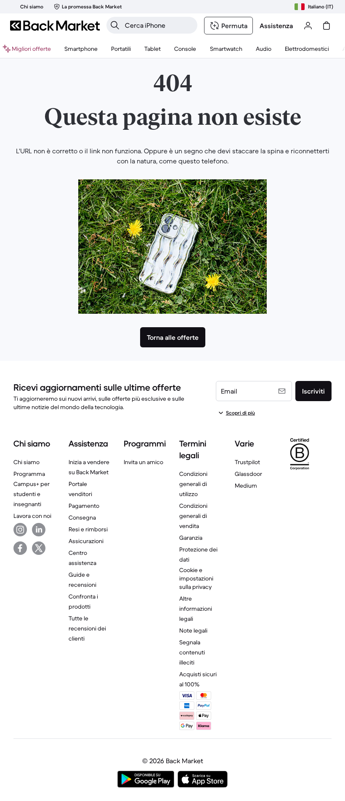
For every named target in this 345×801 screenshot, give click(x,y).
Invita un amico (143, 462)
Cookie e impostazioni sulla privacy (196, 578)
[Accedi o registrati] (308, 25)
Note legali (193, 630)
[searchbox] (158, 25)
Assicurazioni (86, 541)
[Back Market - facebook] (20, 548)
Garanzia (190, 537)
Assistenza (276, 25)
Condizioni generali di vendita (193, 516)
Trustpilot (247, 462)
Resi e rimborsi (88, 529)
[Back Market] (55, 26)
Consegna (82, 517)
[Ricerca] (115, 25)
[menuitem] (81, 48)
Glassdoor (248, 474)
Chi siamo (26, 462)
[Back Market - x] (38, 548)
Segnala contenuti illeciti (192, 652)
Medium (246, 485)
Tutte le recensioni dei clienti (87, 628)
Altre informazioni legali (195, 608)
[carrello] (326, 25)
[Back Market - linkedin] (38, 529)
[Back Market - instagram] (20, 529)
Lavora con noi (32, 516)
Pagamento (84, 505)
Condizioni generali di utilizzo (193, 484)
